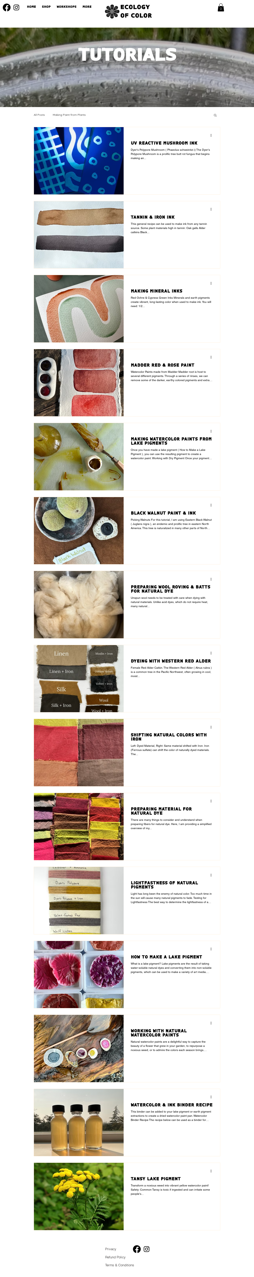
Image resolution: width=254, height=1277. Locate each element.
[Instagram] (16, 7)
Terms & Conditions (139, 1256)
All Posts (39, 115)
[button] (220, 7)
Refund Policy (136, 1261)
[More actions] (212, 135)
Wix (239, 1274)
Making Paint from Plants (69, 115)
